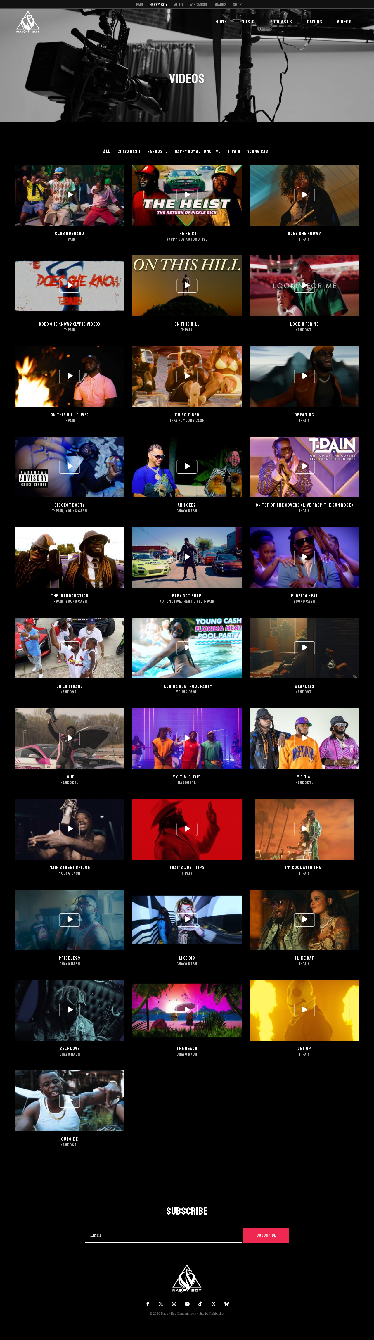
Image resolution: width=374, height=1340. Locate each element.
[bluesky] (226, 1304)
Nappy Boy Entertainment (178, 1313)
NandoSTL (157, 151)
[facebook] (147, 1304)
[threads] (213, 1304)
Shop (237, 4)
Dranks (220, 4)
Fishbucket (216, 1313)
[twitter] (160, 1304)
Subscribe (266, 1235)
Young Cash (259, 151)
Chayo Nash (128, 151)
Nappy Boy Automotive (198, 151)
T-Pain (138, 4)
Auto (178, 4)
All (106, 151)
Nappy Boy (158, 4)
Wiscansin (198, 4)
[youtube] (187, 1304)
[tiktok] (200, 1304)
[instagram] (173, 1304)
